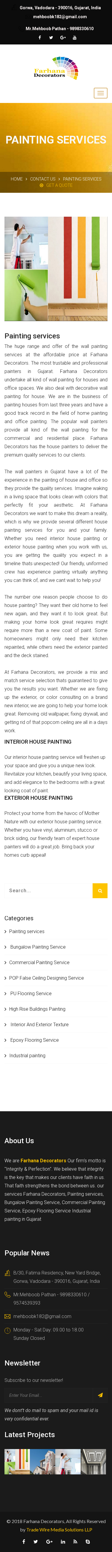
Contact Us (43, 179)
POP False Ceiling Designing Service (46, 978)
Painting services (27, 931)
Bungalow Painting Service (37, 947)
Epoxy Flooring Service (34, 1040)
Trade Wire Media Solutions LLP (59, 1529)
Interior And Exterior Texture (39, 1024)
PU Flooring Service (30, 993)
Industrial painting (27, 1055)
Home (17, 179)
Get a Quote (59, 185)
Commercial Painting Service (39, 962)
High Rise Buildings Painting (37, 1009)
